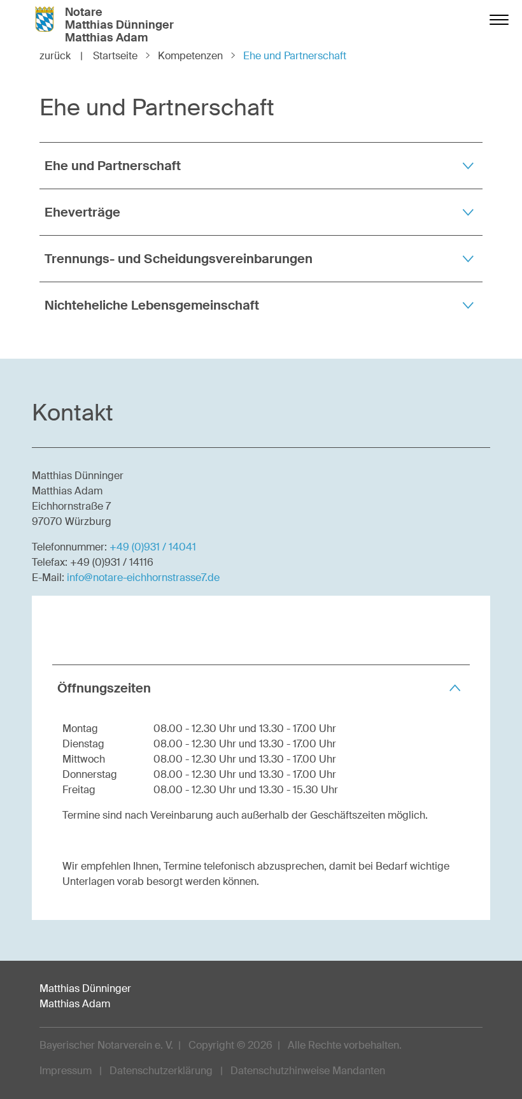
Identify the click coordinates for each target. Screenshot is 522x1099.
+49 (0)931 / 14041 (152, 547)
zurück (61, 55)
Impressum (65, 1070)
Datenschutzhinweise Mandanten (307, 1070)
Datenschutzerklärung (161, 1070)
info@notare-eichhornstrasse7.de (143, 577)
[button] (261, 165)
